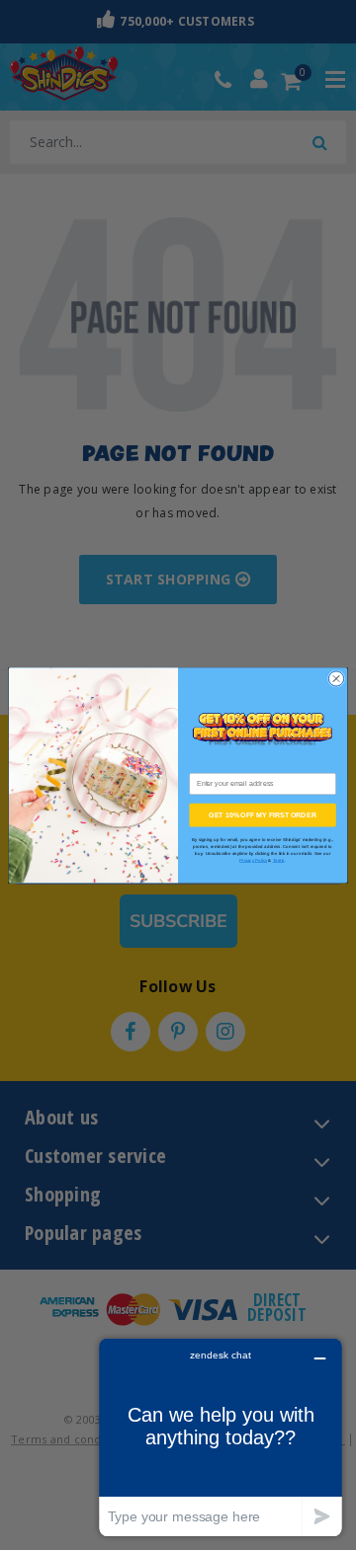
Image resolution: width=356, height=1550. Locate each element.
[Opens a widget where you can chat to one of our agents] (220, 1437)
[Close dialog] (335, 678)
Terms (279, 860)
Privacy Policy (253, 860)
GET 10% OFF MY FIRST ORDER (262, 814)
